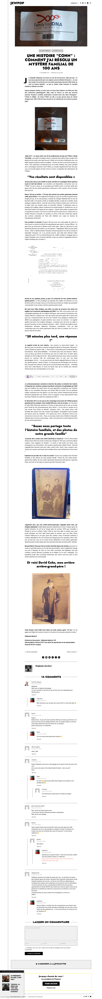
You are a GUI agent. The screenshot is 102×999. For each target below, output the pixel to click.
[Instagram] (85, 3)
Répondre (34, 695)
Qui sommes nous (15, 996)
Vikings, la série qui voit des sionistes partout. (15, 988)
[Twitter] (83, 3)
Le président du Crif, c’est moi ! (16, 977)
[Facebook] (81, 3)
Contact (24, 996)
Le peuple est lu (57, 51)
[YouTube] (87, 3)
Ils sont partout (45, 51)
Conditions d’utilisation (35, 996)
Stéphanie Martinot (43, 666)
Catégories (74, 3)
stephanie (44, 850)
